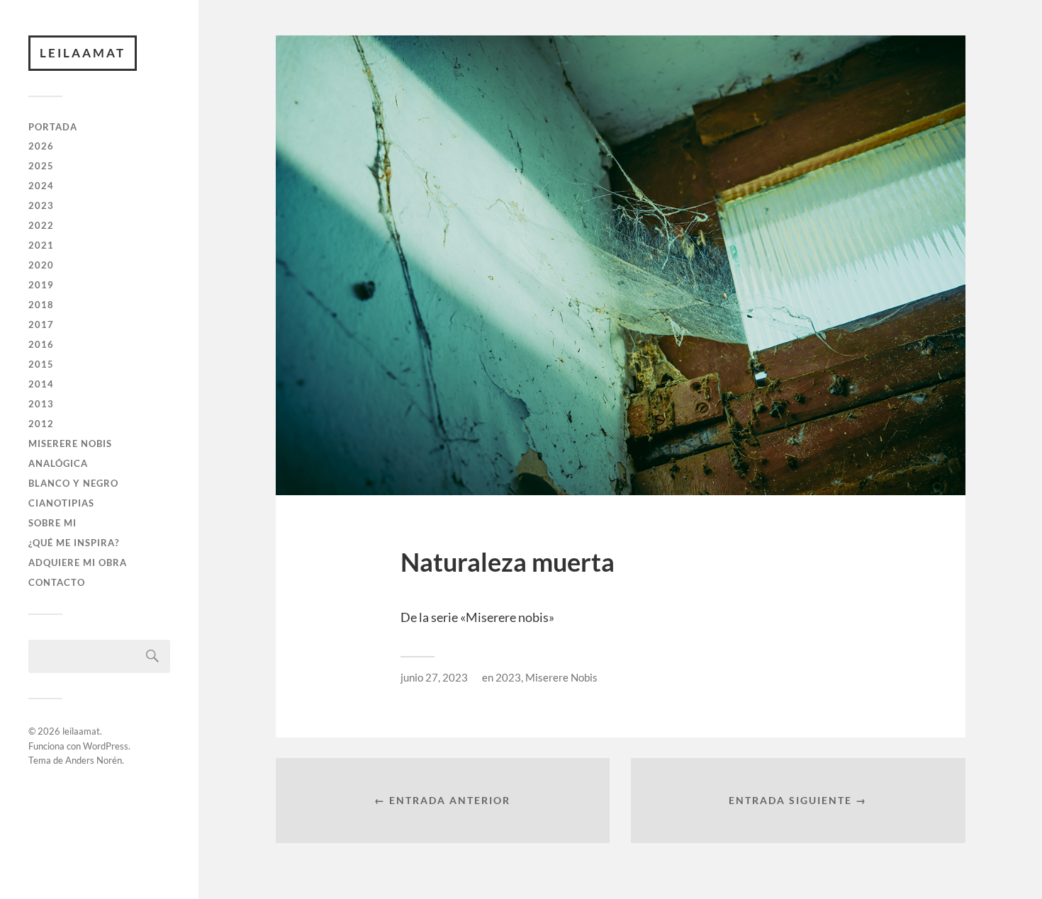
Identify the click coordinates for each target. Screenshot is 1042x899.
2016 (41, 344)
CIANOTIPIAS (61, 503)
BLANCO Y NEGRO (73, 483)
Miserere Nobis (70, 443)
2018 (41, 304)
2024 (41, 185)
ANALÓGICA (58, 463)
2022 (41, 225)
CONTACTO (56, 582)
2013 (41, 403)
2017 (41, 324)
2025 (41, 165)
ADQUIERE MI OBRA (77, 562)
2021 (41, 245)
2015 (41, 364)
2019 (41, 284)
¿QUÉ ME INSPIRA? (73, 542)
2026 (41, 146)
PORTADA (52, 126)
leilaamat (82, 52)
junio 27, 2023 (434, 677)
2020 (41, 265)
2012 (41, 423)
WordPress (105, 746)
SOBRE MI (52, 522)
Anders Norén (93, 760)
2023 (41, 205)
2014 (41, 384)
